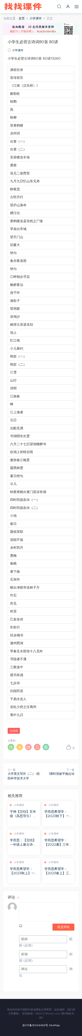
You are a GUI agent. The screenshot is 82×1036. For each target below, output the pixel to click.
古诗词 (14, 731)
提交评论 (63, 927)
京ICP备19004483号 (35, 1025)
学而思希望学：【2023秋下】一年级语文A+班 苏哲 (57, 814)
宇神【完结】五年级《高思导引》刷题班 (23, 814)
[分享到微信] (11, 747)
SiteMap (54, 1025)
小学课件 (17, 50)
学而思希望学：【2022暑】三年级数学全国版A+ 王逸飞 (56, 843)
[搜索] (59, 6)
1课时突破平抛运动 (61, 773)
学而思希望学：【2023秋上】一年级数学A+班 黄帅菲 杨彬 (22, 871)
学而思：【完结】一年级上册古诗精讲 (23, 843)
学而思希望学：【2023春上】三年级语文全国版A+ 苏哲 (58, 871)
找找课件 (23, 6)
